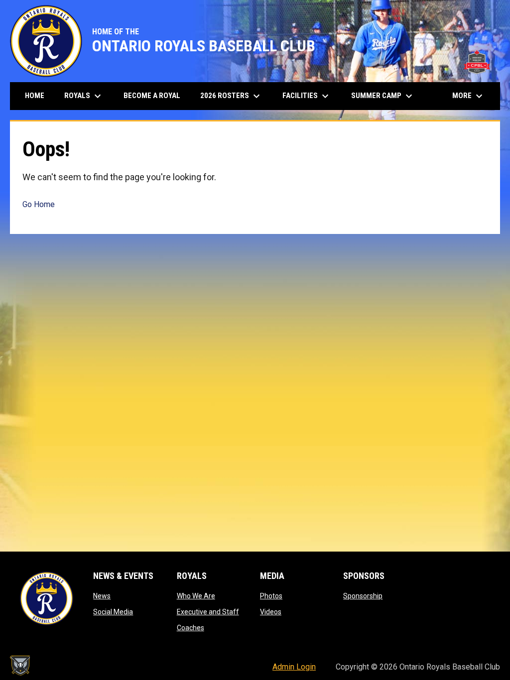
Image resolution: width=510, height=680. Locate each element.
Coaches (190, 628)
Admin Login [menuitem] (294, 667)
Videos (270, 612)
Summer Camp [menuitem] (383, 96)
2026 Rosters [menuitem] (231, 96)
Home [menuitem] (34, 95)
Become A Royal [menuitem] (152, 95)
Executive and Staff (208, 612)
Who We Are (196, 596)
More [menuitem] (468, 96)
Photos (271, 596)
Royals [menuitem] (84, 96)
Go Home (38, 204)
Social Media (113, 612)
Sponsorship (362, 596)
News (102, 596)
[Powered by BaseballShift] (20, 666)
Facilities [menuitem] (306, 96)
